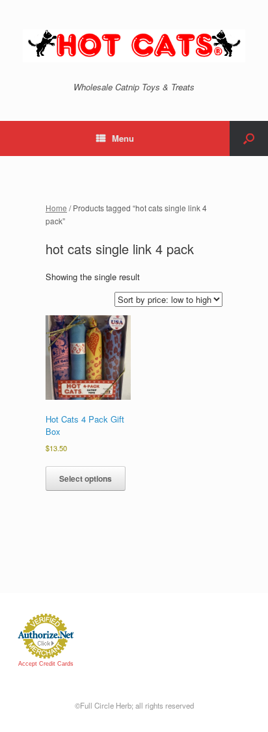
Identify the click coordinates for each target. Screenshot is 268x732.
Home (56, 207)
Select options (85, 478)
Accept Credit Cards (46, 663)
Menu (123, 138)
